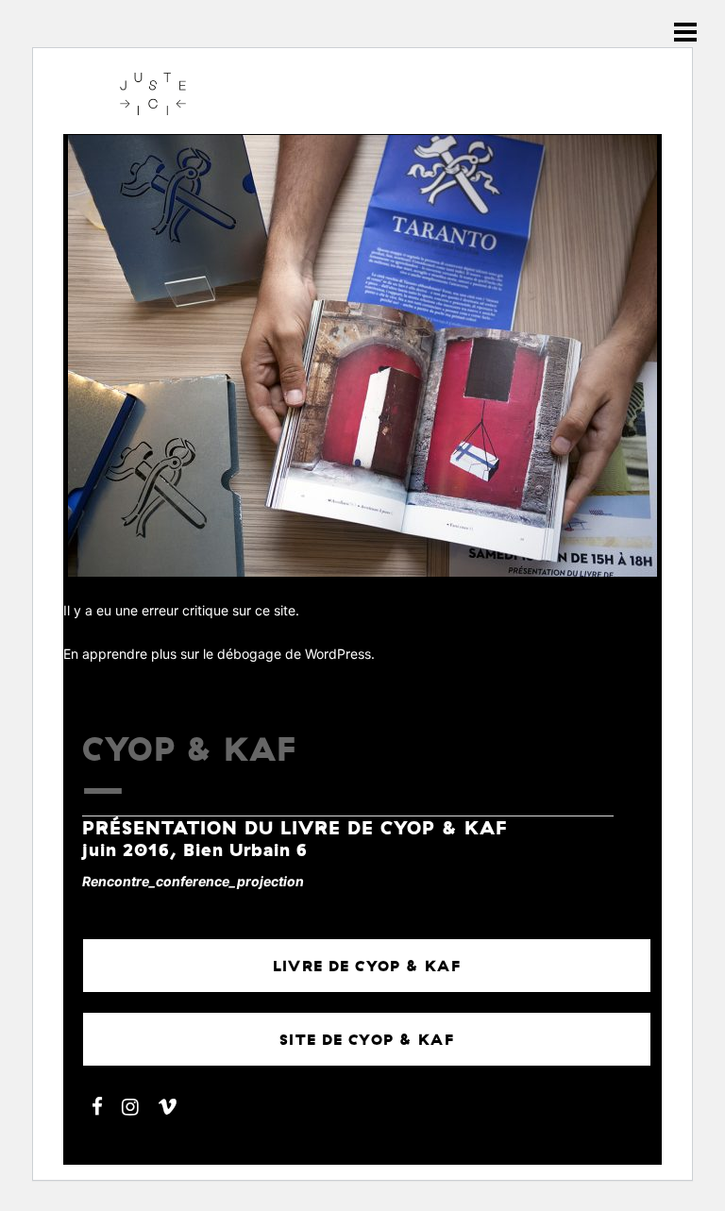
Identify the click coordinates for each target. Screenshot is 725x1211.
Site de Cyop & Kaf (366, 1039)
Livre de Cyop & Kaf (367, 965)
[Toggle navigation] (685, 32)
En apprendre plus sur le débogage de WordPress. (219, 654)
